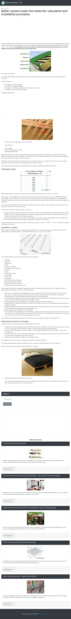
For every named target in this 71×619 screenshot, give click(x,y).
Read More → (8, 469)
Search (8, 404)
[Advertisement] (35, 30)
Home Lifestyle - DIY (13, 3)
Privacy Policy (45, 614)
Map (40, 614)
